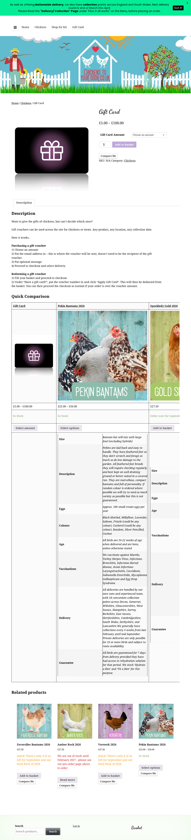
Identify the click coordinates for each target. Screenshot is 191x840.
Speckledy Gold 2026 (164, 306)
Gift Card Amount (112, 134)
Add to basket (124, 144)
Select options (69, 428)
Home (25, 27)
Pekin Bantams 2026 (71, 306)
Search (19, 826)
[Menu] (15, 27)
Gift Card (78, 27)
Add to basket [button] (162, 428)
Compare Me (108, 156)
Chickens (40, 27)
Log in (76, 826)
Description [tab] (24, 202)
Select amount (25, 428)
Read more (67, 780)
